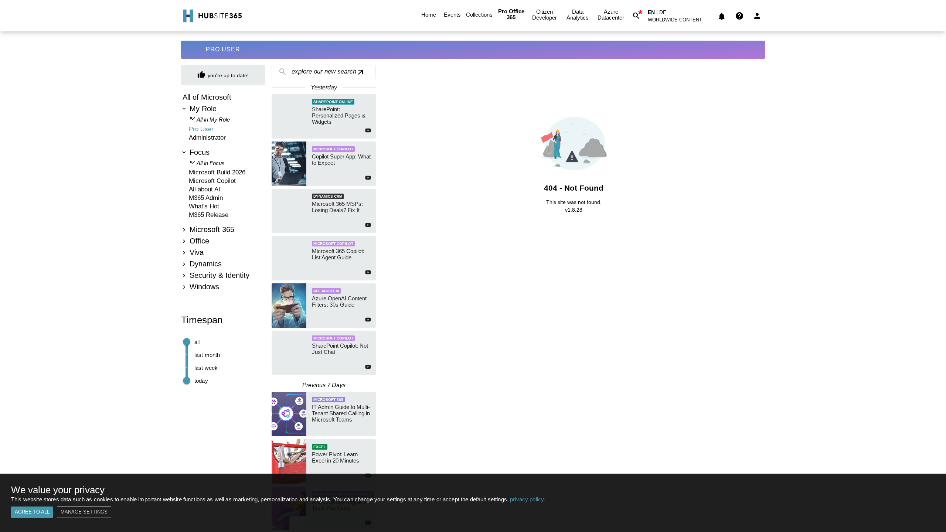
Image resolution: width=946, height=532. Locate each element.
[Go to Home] (211, 15)
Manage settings (84, 512)
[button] (679, 21)
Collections (479, 14)
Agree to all (32, 512)
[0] (722, 16)
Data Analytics (577, 14)
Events (452, 14)
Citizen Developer (544, 14)
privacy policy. (527, 499)
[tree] (223, 193)
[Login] (757, 16)
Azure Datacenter (611, 14)
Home (428, 14)
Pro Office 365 (511, 14)
